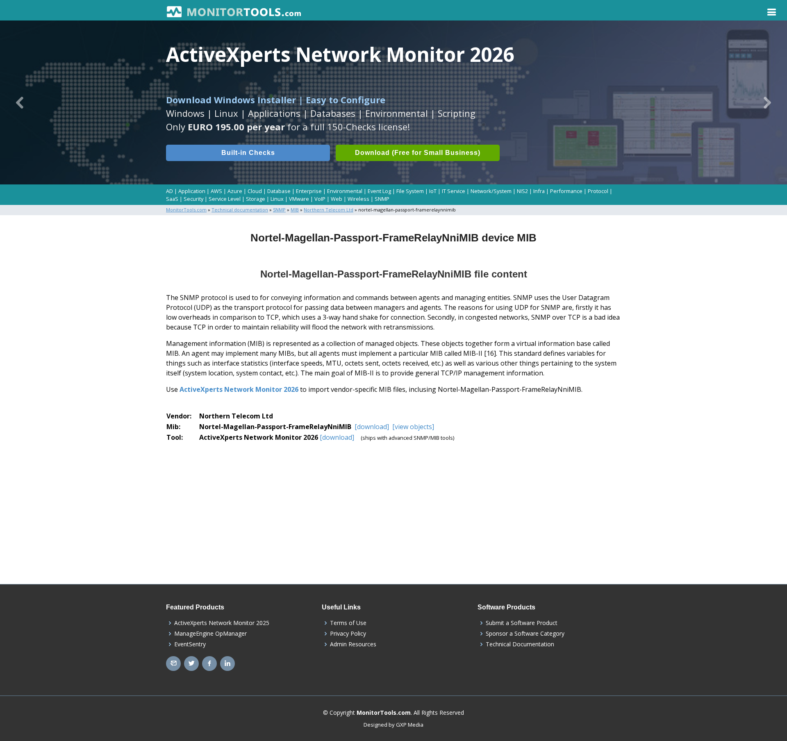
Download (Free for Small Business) (417, 152)
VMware (299, 198)
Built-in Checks (248, 152)
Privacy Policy (348, 633)
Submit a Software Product (521, 623)
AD (169, 191)
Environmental (344, 191)
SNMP (382, 198)
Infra (539, 191)
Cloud (255, 191)
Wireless (358, 198)
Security (193, 198)
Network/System (491, 191)
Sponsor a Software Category (525, 633)
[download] (372, 426)
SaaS (172, 198)
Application (191, 191)
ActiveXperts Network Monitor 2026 (239, 389)
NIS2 (522, 191)
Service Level (225, 198)
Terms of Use (348, 623)
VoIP (319, 198)
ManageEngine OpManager (210, 633)
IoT (433, 191)
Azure (234, 191)
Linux (277, 198)
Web (336, 198)
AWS (216, 191)
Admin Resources (353, 644)
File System (410, 191)
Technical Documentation (520, 644)
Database (279, 191)
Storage (255, 198)
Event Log (379, 191)
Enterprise (309, 191)
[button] (19, 102)
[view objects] (412, 426)
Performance (566, 191)
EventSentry (190, 644)
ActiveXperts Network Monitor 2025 (221, 623)
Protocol (598, 191)
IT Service (453, 191)
